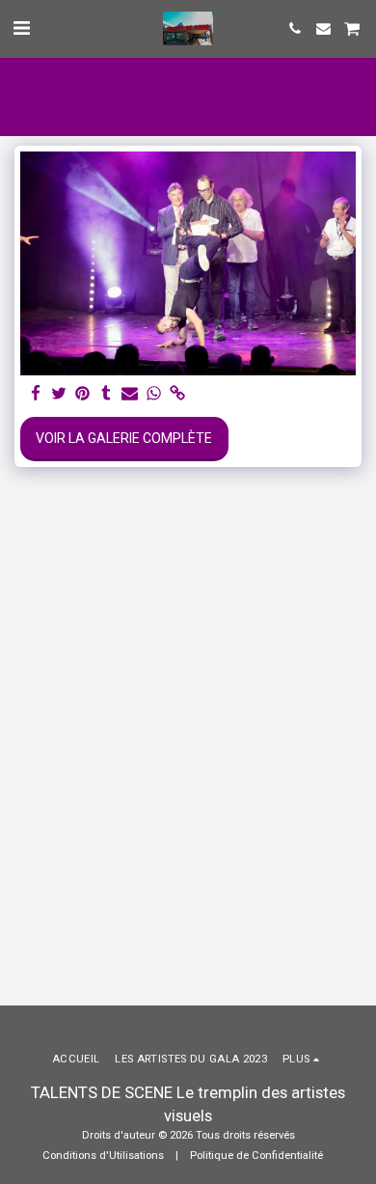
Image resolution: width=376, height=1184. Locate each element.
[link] (177, 394)
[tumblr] (107, 394)
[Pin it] (83, 394)
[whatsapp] (154, 394)
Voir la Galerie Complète (124, 438)
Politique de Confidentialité (256, 1155)
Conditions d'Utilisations (103, 1155)
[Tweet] (59, 394)
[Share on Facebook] (35, 394)
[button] (21, 28)
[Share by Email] (130, 394)
